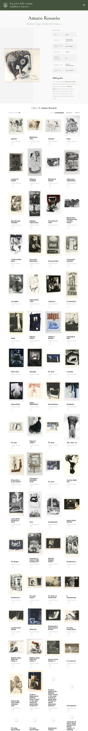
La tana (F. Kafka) (15, 179)
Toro (31, 522)
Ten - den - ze (72, 442)
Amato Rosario (44, 18)
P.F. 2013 (51, 481)
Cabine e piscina (51, 337)
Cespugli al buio (71, 337)
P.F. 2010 (51, 371)
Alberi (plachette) (34, 403)
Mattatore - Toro (34, 137)
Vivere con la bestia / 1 (53, 660)
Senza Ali (33, 629)
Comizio (51, 139)
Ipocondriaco (53, 404)
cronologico (59, 112)
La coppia (14, 301)
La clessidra (71, 301)
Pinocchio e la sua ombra (16, 480)
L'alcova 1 (51, 301)
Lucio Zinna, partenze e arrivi (15, 520)
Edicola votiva (32, 337)
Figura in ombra (33, 441)
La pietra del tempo (16, 628)
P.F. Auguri (15, 561)
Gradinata (70, 404)
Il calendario (52, 522)
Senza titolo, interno (71, 521)
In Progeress (71, 710)
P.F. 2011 (14, 442)
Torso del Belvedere (33, 260)
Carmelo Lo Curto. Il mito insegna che (34, 560)
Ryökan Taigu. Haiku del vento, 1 (16, 659)
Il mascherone (71, 596)
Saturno (14, 139)
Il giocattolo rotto (34, 300)
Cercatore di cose (53, 221)
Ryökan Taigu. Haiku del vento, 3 (35, 659)
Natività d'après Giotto (51, 560)
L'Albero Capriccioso (34, 221)
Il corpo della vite (72, 480)
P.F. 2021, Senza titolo (71, 628)
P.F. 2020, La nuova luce (52, 596)
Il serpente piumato (71, 260)
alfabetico (69, 112)
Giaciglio (33, 371)
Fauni (69, 139)
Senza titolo (15, 404)
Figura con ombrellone (71, 179)
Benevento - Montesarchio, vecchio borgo (72, 220)
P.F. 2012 (51, 442)
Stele (13, 338)
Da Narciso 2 (71, 561)
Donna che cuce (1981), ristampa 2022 (15, 708)
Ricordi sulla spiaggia (15, 221)
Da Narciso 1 (15, 597)
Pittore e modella (33, 179)
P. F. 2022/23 (71, 661)
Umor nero (15, 371)
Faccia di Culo (53, 261)
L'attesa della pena (16, 260)
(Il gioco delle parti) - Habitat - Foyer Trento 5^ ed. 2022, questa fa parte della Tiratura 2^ (34, 705)
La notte (70, 371)
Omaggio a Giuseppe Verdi (34, 480)
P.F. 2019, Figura (33, 596)
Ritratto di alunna (52, 179)
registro (77, 112)
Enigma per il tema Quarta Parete (53, 627)
